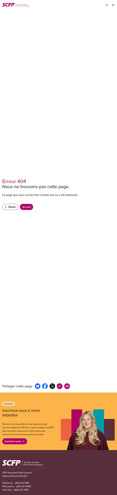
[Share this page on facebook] (45, 386)
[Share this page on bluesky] (37, 386)
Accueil (26, 207)
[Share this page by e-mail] (67, 386)
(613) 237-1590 (22, 482)
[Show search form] (107, 5)
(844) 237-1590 (21, 489)
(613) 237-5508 (23, 486)
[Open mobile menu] (113, 5)
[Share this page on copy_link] (59, 386)
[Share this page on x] (52, 386)
